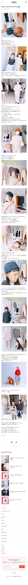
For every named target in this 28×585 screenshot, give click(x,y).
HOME (2, 546)
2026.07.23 (12, 484)
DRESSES (3, 517)
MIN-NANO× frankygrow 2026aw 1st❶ (17, 458)
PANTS (2, 520)
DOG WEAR (4, 541)
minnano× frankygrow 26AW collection (16, 467)
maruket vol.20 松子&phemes (16, 474)
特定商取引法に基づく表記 (17, 576)
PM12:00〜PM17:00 (5, 43)
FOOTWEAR (4, 526)
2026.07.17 (12, 492)
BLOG (2, 551)
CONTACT (3, 553)
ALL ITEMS (3, 508)
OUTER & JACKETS (5, 511)
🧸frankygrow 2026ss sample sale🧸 (17, 491)
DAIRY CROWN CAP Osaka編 (10, 6)
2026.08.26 (12, 460)
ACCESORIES (4, 535)
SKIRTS (2, 523)
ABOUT (3, 548)
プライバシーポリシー (9, 576)
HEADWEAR (4, 532)
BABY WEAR (4, 538)
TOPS (2, 514)
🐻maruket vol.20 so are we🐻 (16, 483)
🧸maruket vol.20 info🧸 (15, 499)
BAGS (2, 529)
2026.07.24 (12, 476)
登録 (22, 566)
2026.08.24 (12, 468)
